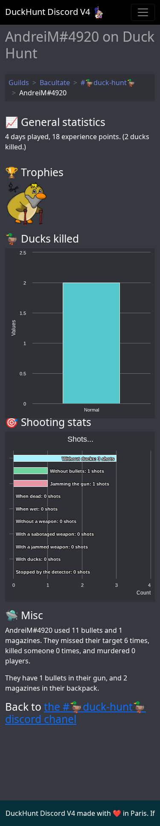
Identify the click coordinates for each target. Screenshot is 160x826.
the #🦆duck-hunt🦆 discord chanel (75, 713)
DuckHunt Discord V (47, 11)
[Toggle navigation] (143, 12)
